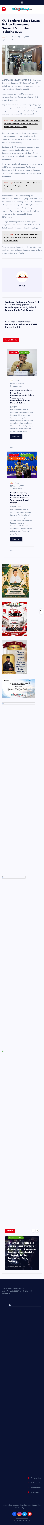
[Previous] (33, 1230)
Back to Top (23, 1520)
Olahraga (21, 1247)
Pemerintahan (26, 455)
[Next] (37, 1230)
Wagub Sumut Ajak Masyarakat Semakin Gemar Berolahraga (29, 1258)
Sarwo (8, 37)
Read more (16, 436)
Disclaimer (35, 1492)
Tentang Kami (36, 1478)
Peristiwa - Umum (17, 458)
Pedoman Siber (36, 1483)
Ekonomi (13, 352)
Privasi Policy (36, 1487)
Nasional (15, 37)
